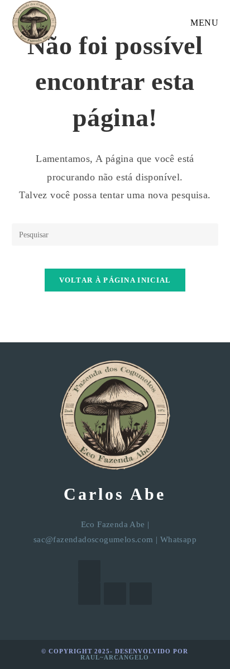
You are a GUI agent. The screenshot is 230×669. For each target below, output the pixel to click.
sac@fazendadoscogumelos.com (93, 539)
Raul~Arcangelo (114, 657)
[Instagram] (115, 593)
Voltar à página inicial (115, 280)
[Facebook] (89, 593)
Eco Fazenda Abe (113, 524)
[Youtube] (141, 593)
